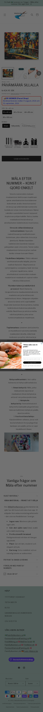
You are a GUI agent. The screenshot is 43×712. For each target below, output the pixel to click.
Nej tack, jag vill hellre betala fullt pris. (32, 365)
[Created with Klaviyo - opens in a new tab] (21, 369)
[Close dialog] (42, 343)
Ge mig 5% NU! (32, 362)
